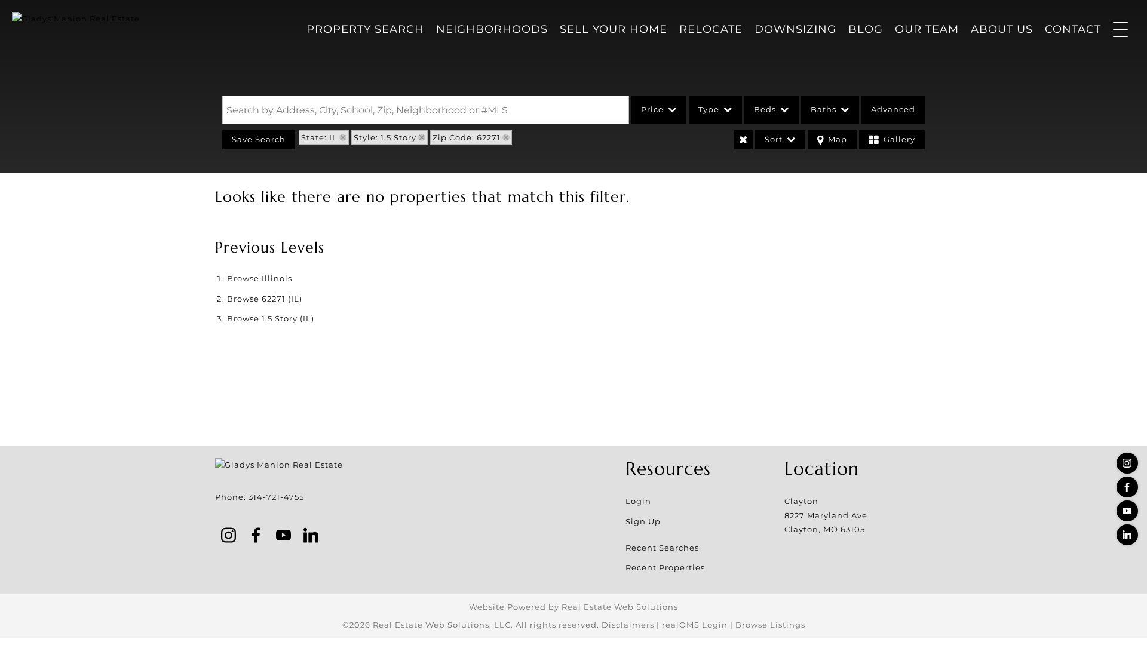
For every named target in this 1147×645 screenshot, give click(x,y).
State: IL (319, 137)
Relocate (711, 29)
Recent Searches (662, 547)
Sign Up (643, 521)
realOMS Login (695, 624)
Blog (865, 29)
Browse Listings (770, 624)
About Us (1002, 29)
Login (638, 501)
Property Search (365, 29)
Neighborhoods (492, 29)
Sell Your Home (613, 29)
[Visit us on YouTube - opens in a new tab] (1127, 510)
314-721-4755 (276, 497)
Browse (259, 278)
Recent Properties (665, 567)
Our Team (927, 29)
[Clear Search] (743, 139)
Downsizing (795, 29)
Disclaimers (628, 624)
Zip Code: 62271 (467, 137)
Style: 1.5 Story (385, 137)
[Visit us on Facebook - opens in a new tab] (1127, 487)
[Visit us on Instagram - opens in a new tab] (1127, 463)
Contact (1073, 29)
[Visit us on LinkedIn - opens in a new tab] (1127, 534)
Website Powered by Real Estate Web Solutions (573, 607)
